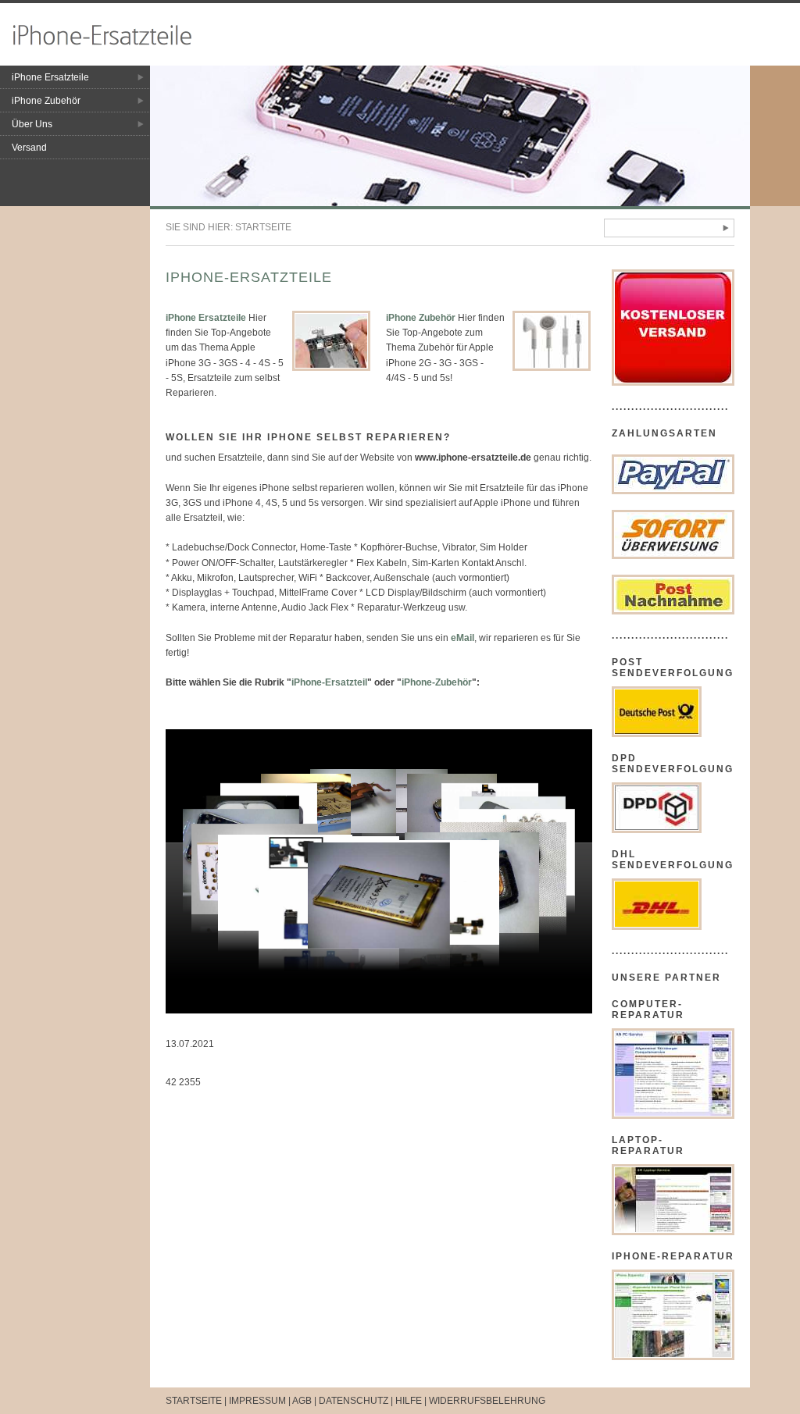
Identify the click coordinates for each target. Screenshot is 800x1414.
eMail (462, 637)
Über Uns (32, 124)
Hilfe (408, 1400)
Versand (29, 147)
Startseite (263, 227)
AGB (302, 1400)
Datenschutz (353, 1400)
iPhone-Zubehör (437, 682)
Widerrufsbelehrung (487, 1400)
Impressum (257, 1400)
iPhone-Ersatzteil (329, 682)
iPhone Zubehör (46, 100)
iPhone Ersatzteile (50, 77)
